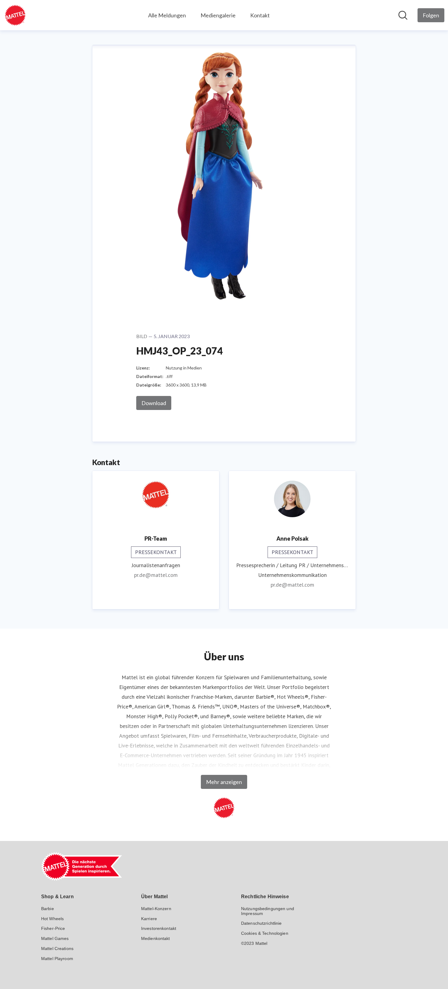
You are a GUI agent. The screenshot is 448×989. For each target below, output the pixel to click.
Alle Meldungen (167, 15)
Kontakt (260, 15)
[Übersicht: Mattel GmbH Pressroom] (15, 15)
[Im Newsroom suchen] (403, 15)
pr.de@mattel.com (156, 574)
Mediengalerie (218, 15)
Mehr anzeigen (224, 782)
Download (153, 403)
